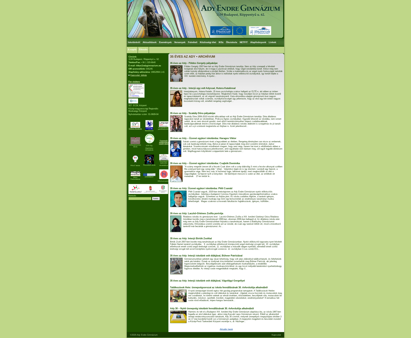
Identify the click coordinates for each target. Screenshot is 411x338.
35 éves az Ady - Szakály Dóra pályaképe (192, 113)
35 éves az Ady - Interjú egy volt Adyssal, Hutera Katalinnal (203, 88)
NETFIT (244, 42)
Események (165, 42)
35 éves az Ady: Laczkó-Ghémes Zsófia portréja (196, 213)
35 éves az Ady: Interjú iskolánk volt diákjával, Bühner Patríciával (206, 255)
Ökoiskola (231, 42)
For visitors (134, 81)
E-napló (132, 49)
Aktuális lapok (226, 329)
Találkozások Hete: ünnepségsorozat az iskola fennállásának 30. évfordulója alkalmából (219, 287)
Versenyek (179, 42)
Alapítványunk (258, 42)
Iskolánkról (134, 42)
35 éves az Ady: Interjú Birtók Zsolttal (191, 238)
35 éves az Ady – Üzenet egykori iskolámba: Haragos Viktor (203, 138)
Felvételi (192, 42)
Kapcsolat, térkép (138, 75)
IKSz (221, 42)
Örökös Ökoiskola (135, 129)
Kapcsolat (276, 335)
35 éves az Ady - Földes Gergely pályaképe (194, 63)
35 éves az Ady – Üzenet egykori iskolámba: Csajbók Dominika (205, 163)
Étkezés (143, 49)
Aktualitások (150, 42)
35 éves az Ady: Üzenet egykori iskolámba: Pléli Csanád (201, 188)
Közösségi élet (208, 42)
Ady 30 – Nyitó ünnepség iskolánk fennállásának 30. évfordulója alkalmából (212, 308)
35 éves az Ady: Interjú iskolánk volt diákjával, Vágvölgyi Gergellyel (207, 280)
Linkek (272, 42)
